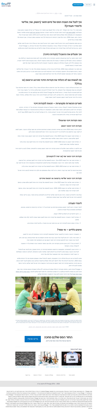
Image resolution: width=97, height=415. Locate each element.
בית (61, 13)
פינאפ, (30, 327)
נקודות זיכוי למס (35, 32)
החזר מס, (44, 327)
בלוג (56, 13)
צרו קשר (27, 375)
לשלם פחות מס (70, 32)
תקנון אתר (72, 375)
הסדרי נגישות (37, 375)
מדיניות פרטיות (60, 375)
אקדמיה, (49, 327)
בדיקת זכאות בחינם (78, 4)
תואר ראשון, (55, 327)
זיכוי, (33, 327)
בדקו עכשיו (32, 339)
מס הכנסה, (38, 327)
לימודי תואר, (62, 327)
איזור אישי (88, 4)
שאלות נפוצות (49, 375)
